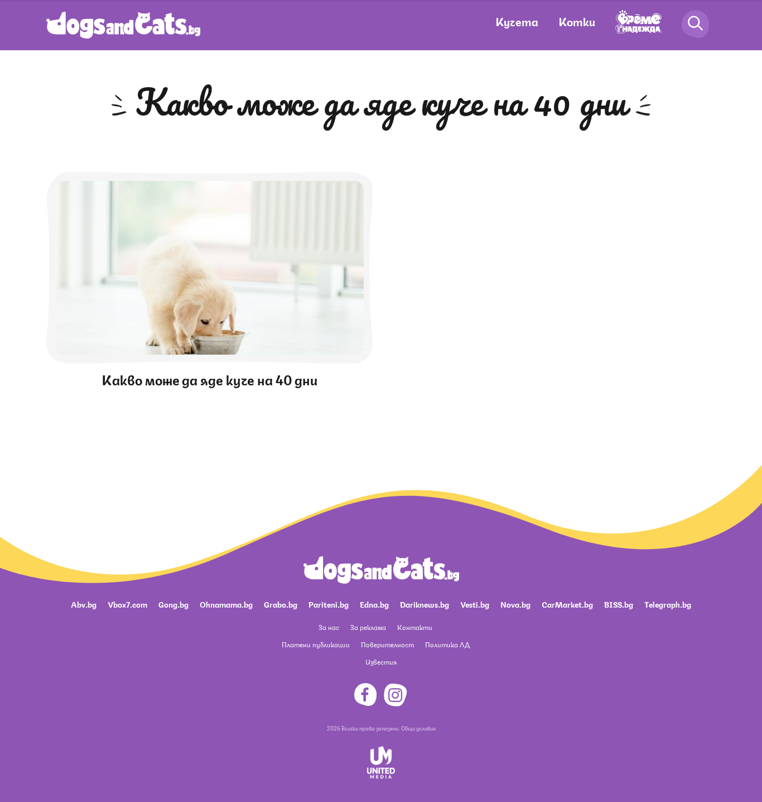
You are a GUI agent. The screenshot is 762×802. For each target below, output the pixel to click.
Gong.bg (173, 603)
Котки (576, 21)
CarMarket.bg (567, 603)
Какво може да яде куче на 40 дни (209, 378)
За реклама (368, 627)
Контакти (414, 627)
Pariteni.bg (328, 603)
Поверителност (387, 644)
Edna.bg (374, 603)
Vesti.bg (474, 603)
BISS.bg (618, 603)
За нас (329, 627)
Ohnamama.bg (226, 603)
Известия (381, 661)
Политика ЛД (447, 644)
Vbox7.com (127, 603)
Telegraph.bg (667, 603)
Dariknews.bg (424, 603)
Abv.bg (84, 603)
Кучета (516, 21)
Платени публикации (316, 644)
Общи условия (418, 728)
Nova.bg (515, 603)
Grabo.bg (280, 603)
